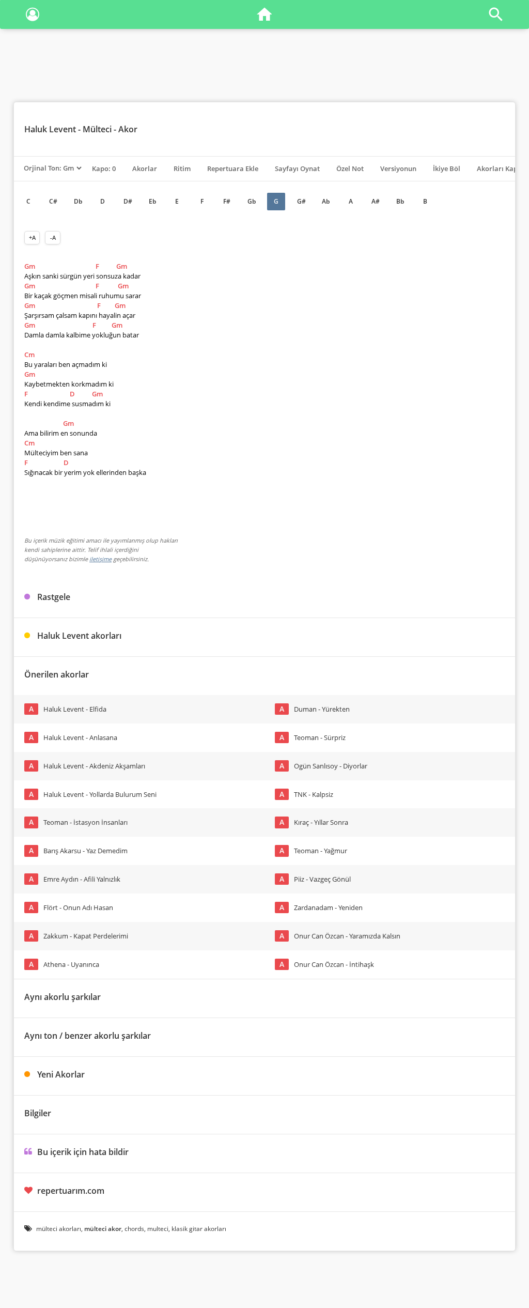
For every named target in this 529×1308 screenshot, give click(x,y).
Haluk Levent (50, 129)
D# (127, 201)
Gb (251, 201)
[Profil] (32, 16)
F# (226, 201)
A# (375, 201)
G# (301, 201)
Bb (400, 201)
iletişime (100, 559)
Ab (326, 201)
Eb (152, 201)
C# (53, 201)
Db (78, 201)
